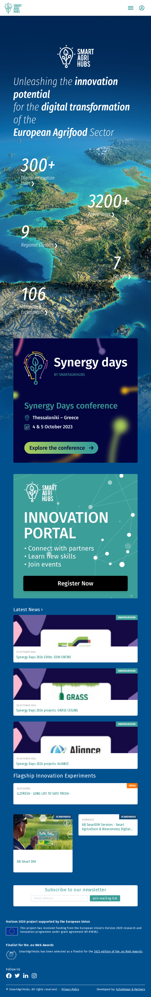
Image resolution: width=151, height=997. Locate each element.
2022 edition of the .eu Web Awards (118, 951)
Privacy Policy (70, 989)
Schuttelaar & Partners (130, 989)
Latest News (26, 609)
